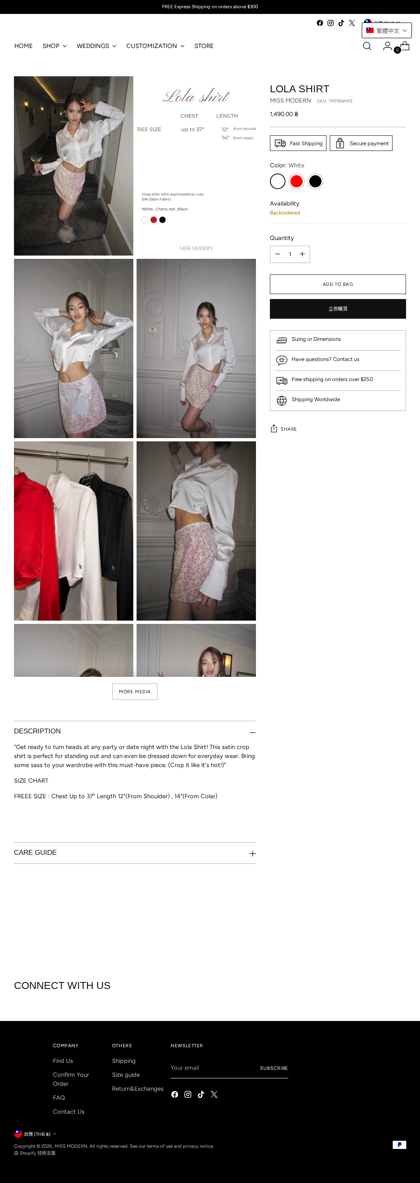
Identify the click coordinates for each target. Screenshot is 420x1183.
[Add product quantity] (302, 254)
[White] (277, 181)
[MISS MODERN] (38, 25)
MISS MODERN (290, 100)
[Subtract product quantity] (277, 254)
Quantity (282, 238)
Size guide (126, 1074)
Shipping (124, 1060)
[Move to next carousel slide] (399, 935)
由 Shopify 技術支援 (34, 1153)
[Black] (315, 181)
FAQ (59, 1097)
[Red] (296, 181)
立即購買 (338, 309)
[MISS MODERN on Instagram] (330, 23)
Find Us (63, 1060)
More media (135, 691)
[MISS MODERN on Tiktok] (341, 23)
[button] (386, 30)
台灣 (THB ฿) (37, 1134)
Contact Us (68, 1111)
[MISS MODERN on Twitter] (352, 23)
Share (289, 429)
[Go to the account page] (384, 46)
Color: (287, 165)
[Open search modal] (367, 46)
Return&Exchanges (138, 1088)
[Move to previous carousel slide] (380, 935)
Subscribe (274, 1068)
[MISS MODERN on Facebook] (320, 23)
